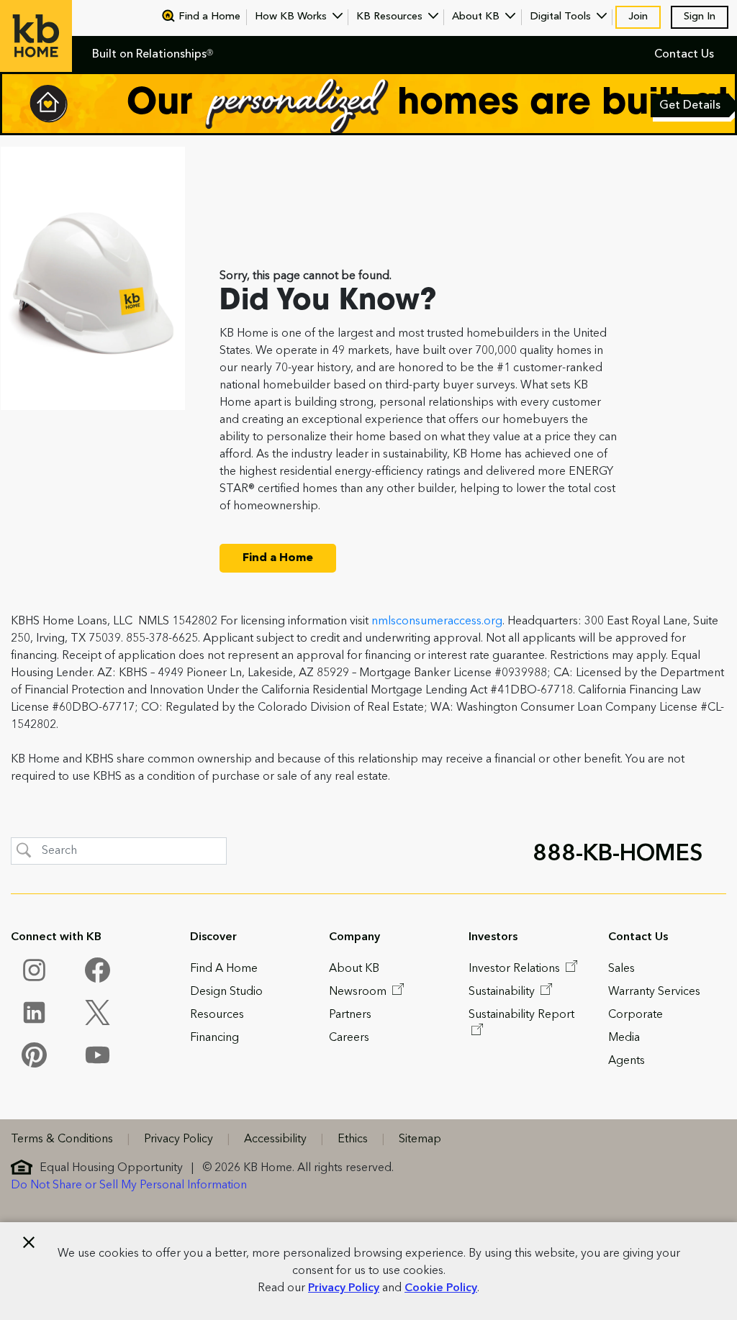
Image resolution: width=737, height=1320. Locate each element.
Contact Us (684, 54)
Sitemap (420, 1139)
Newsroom (359, 992)
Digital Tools (562, 17)
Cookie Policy (440, 1288)
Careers (349, 1038)
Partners (350, 1015)
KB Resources (390, 17)
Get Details (691, 107)
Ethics (353, 1139)
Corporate (635, 1015)
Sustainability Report (521, 1015)
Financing (214, 1038)
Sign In (699, 17)
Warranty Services (654, 992)
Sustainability (503, 992)
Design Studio (226, 992)
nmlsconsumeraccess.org (436, 621)
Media (624, 1038)
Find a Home (209, 17)
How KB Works (292, 17)
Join (638, 17)
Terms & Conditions (62, 1139)
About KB (477, 17)
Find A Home (224, 969)
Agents (626, 1061)
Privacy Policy (343, 1288)
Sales (621, 969)
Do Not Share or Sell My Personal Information (129, 1185)
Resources (217, 1015)
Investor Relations (516, 969)
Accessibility (275, 1139)
